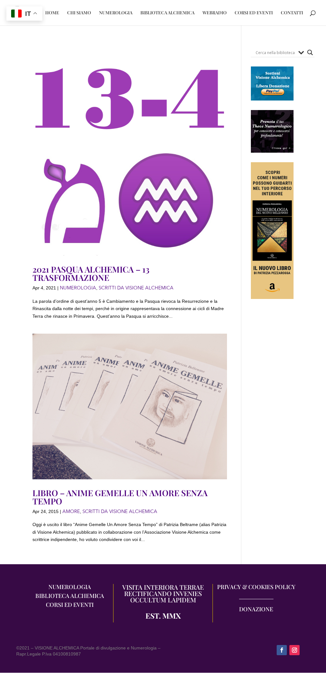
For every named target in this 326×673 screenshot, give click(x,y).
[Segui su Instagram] (294, 650)
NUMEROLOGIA (115, 13)
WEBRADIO (214, 13)
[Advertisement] (272, 425)
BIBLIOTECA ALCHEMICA (167, 13)
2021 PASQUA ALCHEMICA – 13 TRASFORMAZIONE (90, 273)
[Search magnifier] (310, 52)
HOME (52, 13)
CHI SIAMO (79, 13)
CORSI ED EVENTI (254, 13)
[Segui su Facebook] (282, 650)
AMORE (71, 511)
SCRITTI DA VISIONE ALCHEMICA (136, 288)
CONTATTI (292, 13)
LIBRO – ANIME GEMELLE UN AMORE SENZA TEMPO (120, 497)
